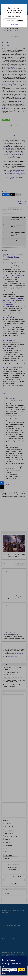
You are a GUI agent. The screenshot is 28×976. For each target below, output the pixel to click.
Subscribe (20, 20)
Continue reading (14, 24)
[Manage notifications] (3, 973)
